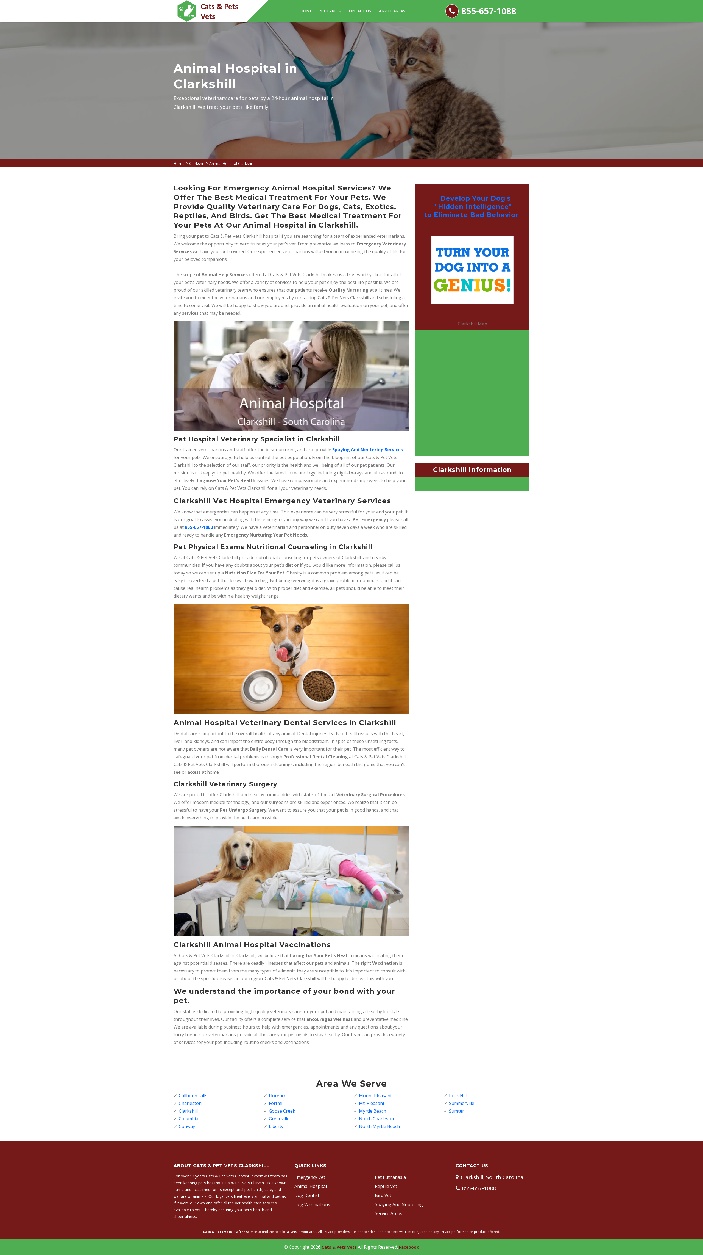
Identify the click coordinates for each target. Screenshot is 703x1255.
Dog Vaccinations (312, 1204)
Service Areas (391, 10)
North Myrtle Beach (379, 1126)
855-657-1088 (488, 11)
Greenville (279, 1119)
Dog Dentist (306, 1195)
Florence (277, 1096)
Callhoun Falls (193, 1096)
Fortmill (276, 1103)
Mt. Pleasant (371, 1103)
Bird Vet (383, 1195)
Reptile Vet (386, 1186)
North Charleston (377, 1119)
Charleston (190, 1103)
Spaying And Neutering (399, 1204)
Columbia (188, 1119)
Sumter (456, 1111)
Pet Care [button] (328, 10)
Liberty (276, 1126)
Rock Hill (458, 1096)
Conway (187, 1126)
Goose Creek (282, 1111)
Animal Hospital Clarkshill (231, 163)
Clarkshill (197, 163)
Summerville (461, 1103)
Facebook (409, 1247)
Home (306, 10)
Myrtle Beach (372, 1111)
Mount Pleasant (375, 1096)
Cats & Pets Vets (339, 1247)
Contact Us (359, 10)
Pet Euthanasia (390, 1177)
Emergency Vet (309, 1177)
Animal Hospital (310, 1186)
